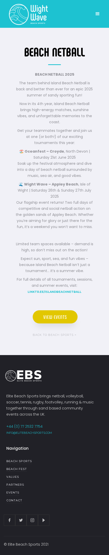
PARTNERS (15, 484)
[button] (97, 14)
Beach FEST (16, 469)
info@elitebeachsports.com (29, 433)
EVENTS (12, 492)
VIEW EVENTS (55, 317)
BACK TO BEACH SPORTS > (55, 335)
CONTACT (14, 500)
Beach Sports (19, 461)
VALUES (12, 477)
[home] (26, 14)
